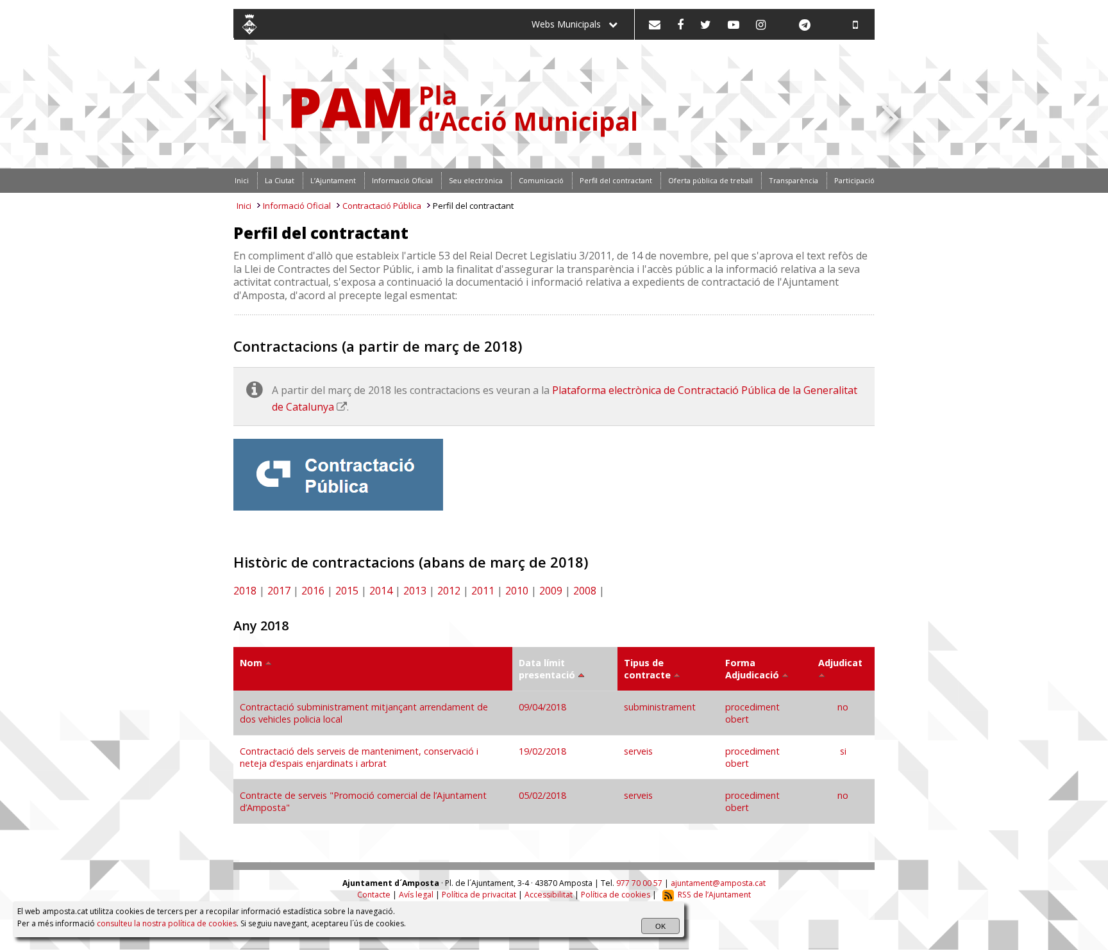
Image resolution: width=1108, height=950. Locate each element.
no (842, 707)
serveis (638, 751)
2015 (346, 591)
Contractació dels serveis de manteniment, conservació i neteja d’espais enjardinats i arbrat (359, 757)
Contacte (373, 894)
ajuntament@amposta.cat (718, 883)
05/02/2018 (544, 795)
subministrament (660, 707)
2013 (414, 591)
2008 (584, 591)
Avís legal (416, 894)
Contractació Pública (381, 205)
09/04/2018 (544, 707)
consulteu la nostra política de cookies (167, 923)
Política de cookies (615, 894)
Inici (244, 205)
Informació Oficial (297, 205)
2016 (312, 591)
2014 (380, 591)
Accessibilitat (549, 894)
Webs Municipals (570, 24)
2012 (448, 591)
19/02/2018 (544, 751)
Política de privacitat (479, 894)
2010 (516, 591)
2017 (278, 591)
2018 (244, 591)
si (843, 751)
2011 (482, 591)
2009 (550, 591)
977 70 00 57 (639, 883)
